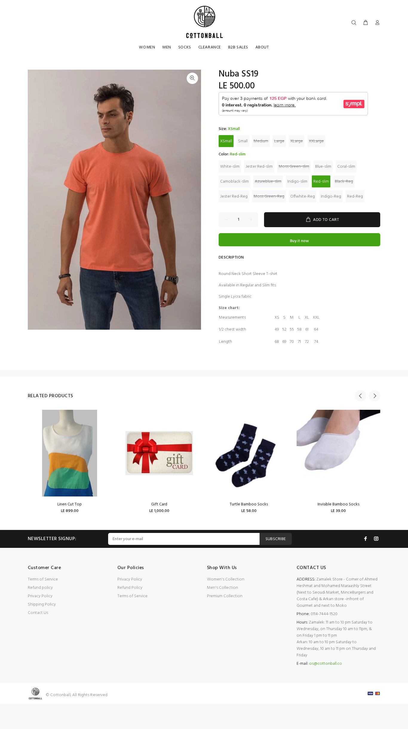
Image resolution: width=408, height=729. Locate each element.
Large (279, 141)
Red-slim (321, 181)
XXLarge (316, 141)
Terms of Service (43, 579)
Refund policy (40, 587)
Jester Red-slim (259, 166)
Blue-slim (323, 166)
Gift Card (159, 504)
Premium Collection (225, 596)
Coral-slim (346, 166)
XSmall (226, 141)
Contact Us (38, 612)
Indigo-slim (297, 181)
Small (243, 141)
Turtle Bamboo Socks (249, 504)
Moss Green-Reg (269, 196)
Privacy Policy (40, 596)
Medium (261, 141)
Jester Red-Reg (234, 196)
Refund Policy (129, 587)
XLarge (296, 141)
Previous (360, 395)
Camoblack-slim (234, 181)
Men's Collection (222, 587)
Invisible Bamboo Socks (338, 504)
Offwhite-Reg (302, 196)
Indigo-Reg (331, 196)
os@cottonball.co (325, 663)
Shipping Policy (42, 604)
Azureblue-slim (268, 181)
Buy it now (299, 241)
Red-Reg (355, 196)
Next (374, 395)
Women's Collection (225, 579)
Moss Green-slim (294, 166)
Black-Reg (344, 181)
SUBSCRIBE (276, 539)
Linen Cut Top (69, 504)
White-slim (230, 166)
